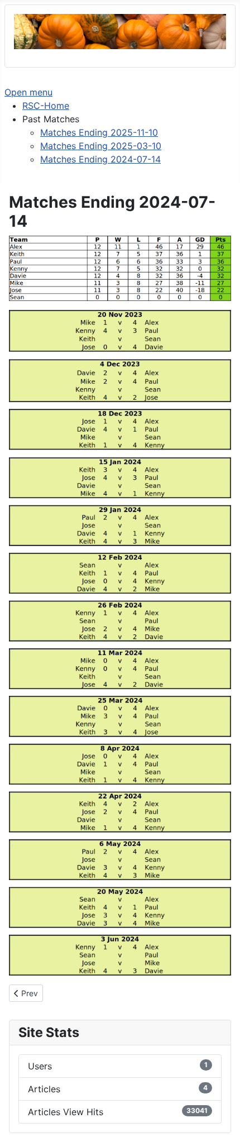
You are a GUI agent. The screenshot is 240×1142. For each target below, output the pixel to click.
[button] (50, 119)
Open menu (28, 92)
